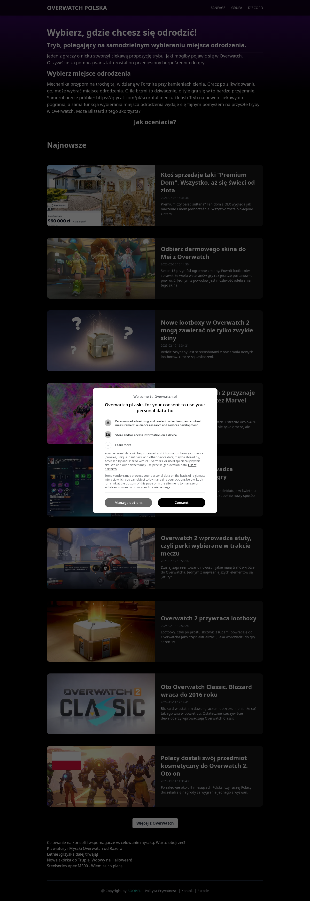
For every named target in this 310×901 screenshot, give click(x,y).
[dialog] (155, 450)
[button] (155, 445)
